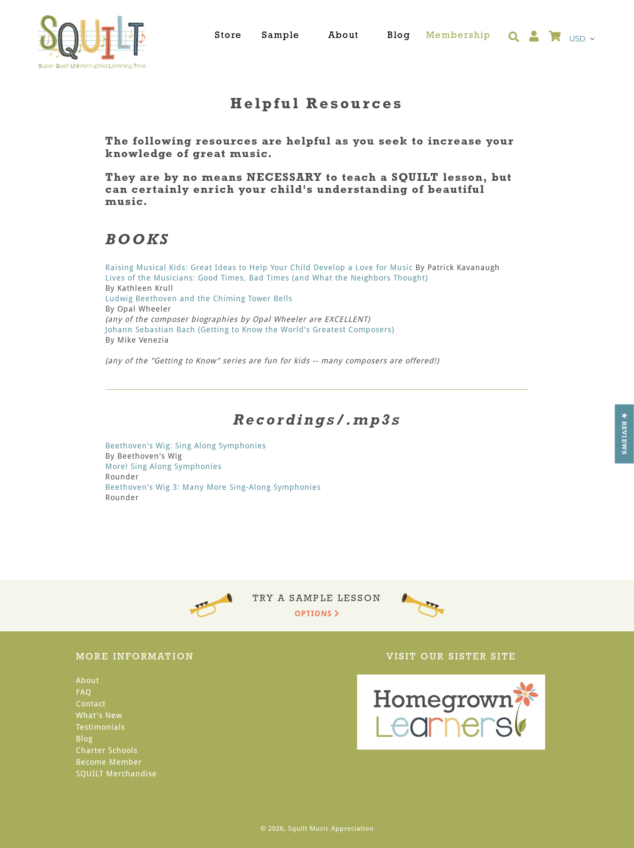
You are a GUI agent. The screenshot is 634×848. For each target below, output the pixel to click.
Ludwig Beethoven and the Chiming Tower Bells (198, 298)
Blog (84, 738)
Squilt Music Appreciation (331, 828)
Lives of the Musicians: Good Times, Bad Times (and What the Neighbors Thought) (266, 277)
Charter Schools (107, 750)
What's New (99, 715)
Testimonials (100, 727)
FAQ (83, 692)
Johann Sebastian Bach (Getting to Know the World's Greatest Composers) (249, 329)
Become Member (109, 762)
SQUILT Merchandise (116, 773)
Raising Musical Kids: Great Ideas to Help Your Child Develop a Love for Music (259, 267)
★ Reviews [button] (625, 433)
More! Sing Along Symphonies (163, 466)
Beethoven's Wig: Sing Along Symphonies (185, 445)
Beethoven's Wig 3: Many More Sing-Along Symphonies (213, 487)
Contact (91, 703)
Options (314, 613)
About (87, 680)
